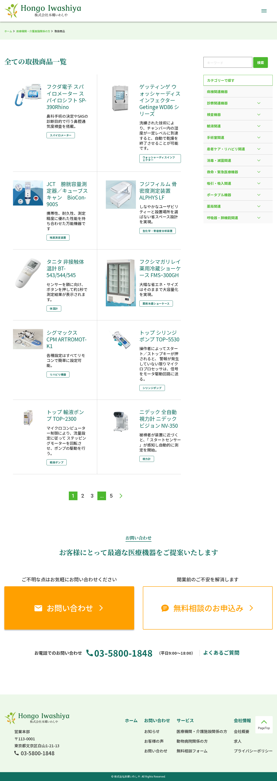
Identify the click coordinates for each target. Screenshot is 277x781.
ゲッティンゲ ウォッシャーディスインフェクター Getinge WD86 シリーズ (159, 100)
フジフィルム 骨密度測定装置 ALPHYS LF (158, 190)
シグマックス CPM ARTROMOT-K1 (67, 339)
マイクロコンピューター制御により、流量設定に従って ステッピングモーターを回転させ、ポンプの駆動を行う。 (66, 440)
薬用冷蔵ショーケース (156, 303)
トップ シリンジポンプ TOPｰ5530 (159, 336)
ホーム (8, 31)
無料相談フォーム (192, 751)
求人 (238, 741)
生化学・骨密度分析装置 (158, 231)
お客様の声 (154, 741)
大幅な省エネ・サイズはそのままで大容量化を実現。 (158, 289)
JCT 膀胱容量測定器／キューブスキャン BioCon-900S (67, 194)
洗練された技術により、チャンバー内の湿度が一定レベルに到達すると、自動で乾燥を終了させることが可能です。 (158, 135)
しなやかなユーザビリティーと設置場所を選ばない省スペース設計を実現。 (158, 214)
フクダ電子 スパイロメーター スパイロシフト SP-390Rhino (66, 97)
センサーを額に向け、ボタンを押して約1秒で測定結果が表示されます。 (67, 291)
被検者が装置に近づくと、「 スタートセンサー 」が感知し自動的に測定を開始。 (160, 442)
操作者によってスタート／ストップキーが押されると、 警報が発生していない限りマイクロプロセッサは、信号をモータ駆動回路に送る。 (159, 363)
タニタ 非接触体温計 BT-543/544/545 (65, 268)
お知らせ (152, 731)
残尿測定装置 (58, 237)
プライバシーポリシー (253, 751)
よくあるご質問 (221, 652)
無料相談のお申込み (208, 607)
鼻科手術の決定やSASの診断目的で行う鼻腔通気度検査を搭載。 (67, 121)
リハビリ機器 (58, 374)
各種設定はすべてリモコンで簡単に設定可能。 (66, 360)
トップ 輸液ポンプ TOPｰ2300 (65, 415)
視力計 (147, 459)
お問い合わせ (70, 607)
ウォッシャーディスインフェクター (159, 158)
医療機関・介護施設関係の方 (33, 31)
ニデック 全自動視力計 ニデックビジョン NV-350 (158, 418)
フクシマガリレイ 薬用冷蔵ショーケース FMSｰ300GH (160, 268)
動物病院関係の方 (192, 741)
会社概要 (241, 731)
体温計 (54, 308)
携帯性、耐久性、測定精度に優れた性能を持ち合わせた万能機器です (66, 220)
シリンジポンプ (152, 388)
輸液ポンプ (56, 462)
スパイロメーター (61, 135)
